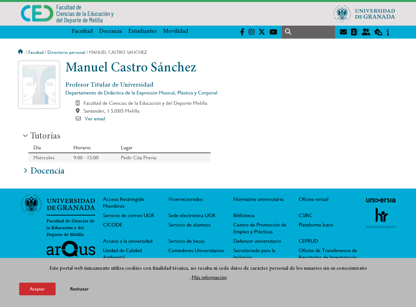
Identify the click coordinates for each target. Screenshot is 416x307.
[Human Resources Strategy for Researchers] (381, 218)
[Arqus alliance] (70, 251)
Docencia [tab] (47, 171)
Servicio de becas (186, 241)
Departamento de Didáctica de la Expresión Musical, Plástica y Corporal (141, 93)
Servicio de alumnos (189, 225)
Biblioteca (243, 215)
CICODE (112, 225)
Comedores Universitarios (196, 250)
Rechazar (79, 289)
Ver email (95, 119)
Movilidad (175, 31)
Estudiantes (142, 31)
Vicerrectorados (185, 199)
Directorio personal (66, 52)
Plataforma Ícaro (316, 225)
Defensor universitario (257, 241)
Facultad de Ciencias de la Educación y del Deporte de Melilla (70, 227)
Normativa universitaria (258, 199)
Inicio (21, 52)
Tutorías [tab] (45, 136)
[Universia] (381, 200)
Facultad (82, 31)
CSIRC (306, 215)
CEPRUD (308, 241)
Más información (209, 277)
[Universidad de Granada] (364, 13)
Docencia (110, 31)
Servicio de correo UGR (128, 215)
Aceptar (37, 288)
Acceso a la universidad (127, 241)
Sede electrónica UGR (191, 215)
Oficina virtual (314, 199)
